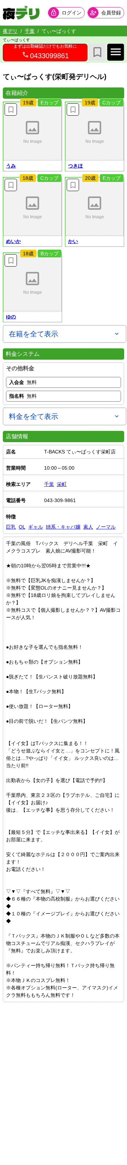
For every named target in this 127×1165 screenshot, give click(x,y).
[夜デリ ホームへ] (21, 13)
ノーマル (106, 527)
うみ (11, 166)
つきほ (75, 166)
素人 (88, 527)
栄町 (62, 484)
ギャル (35, 527)
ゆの (11, 316)
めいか (13, 241)
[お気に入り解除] (11, 109)
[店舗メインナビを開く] (115, 52)
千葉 (30, 31)
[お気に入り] (97, 52)
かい (73, 241)
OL (22, 527)
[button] (32, 131)
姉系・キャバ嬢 (63, 527)
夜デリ (10, 31)
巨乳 (11, 527)
